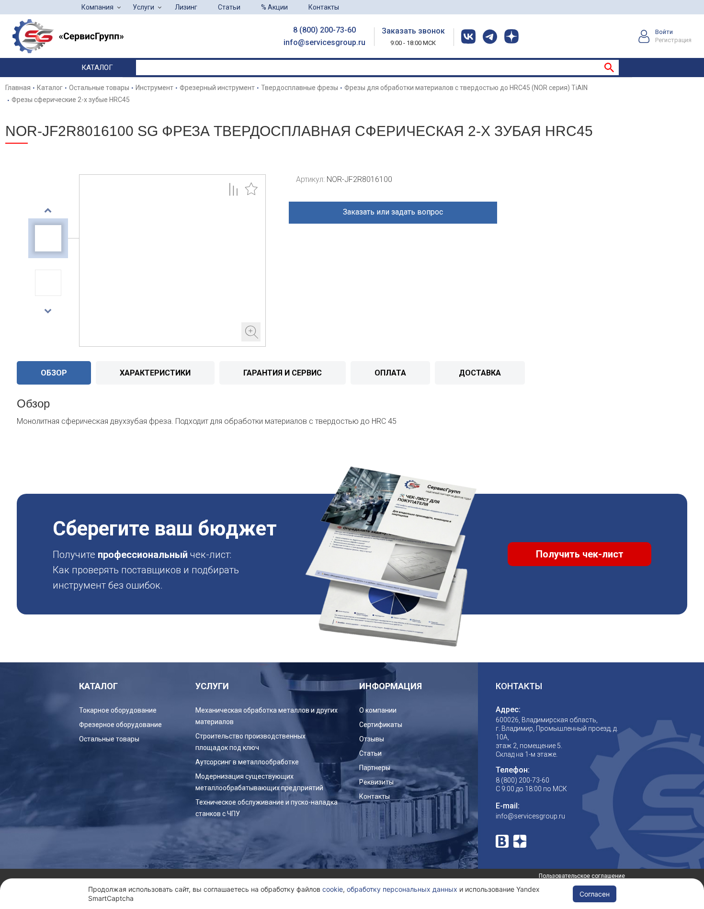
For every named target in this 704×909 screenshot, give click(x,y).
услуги (212, 686)
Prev (48, 210)
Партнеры (374, 768)
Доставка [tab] (480, 372)
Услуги (143, 7)
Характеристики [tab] (155, 372)
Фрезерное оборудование (120, 724)
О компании (378, 710)
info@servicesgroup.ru (324, 42)
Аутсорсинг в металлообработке (247, 762)
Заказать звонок (413, 30)
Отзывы (371, 739)
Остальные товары (109, 739)
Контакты (323, 7)
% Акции (274, 7)
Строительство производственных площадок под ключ (250, 741)
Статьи (229, 7)
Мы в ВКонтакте (502, 841)
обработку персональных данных (402, 889)
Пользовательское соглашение (582, 876)
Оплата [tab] (390, 372)
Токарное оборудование (118, 710)
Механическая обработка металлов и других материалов (266, 716)
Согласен (594, 894)
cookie (332, 889)
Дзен (519, 841)
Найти (609, 67)
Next (48, 311)
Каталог (97, 67)
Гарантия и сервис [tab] (282, 372)
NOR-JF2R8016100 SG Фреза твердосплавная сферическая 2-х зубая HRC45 (172, 260)
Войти (664, 31)
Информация (390, 686)
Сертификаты (380, 724)
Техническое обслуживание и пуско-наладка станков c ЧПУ (266, 808)
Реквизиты (376, 782)
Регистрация (673, 40)
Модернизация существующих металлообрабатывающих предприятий (259, 782)
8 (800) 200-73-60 (324, 29)
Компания (97, 7)
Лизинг (186, 7)
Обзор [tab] (54, 372)
